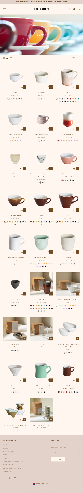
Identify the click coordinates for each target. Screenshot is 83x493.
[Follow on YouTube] (15, 478)
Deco (15, 92)
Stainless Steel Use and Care (11, 465)
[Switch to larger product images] (4, 58)
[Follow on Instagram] (10, 478)
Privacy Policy (7, 471)
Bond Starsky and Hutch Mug (15, 257)
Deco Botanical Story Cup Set (41, 425)
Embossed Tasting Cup (41, 257)
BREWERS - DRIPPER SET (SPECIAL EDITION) (15, 426)
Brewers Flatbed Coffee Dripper (67, 299)
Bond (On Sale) (67, 386)
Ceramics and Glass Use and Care (13, 461)
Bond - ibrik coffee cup (41, 134)
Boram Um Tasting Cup (15, 134)
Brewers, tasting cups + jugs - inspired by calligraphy (41, 175)
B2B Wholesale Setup (9, 455)
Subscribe (58, 459)
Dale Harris (68, 257)
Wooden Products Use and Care (12, 468)
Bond (67, 92)
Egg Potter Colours (15, 215)
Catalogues (6, 458)
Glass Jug (41, 344)
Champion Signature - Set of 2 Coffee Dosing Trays (68, 345)
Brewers (15, 299)
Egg (41, 215)
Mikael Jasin (41, 92)
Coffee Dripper (15, 386)
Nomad (41, 299)
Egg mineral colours (68, 174)
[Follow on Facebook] (4, 478)
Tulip (67, 215)
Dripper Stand (15, 344)
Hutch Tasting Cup (67, 134)
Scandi (15, 174)
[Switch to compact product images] (11, 58)
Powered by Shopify (50, 488)
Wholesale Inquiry (8, 451)
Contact (5, 448)
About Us (6, 445)
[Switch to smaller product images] (7, 58)
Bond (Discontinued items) (42, 386)
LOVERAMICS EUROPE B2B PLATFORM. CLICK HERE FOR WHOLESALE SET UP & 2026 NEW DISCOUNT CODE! (41, 1)
